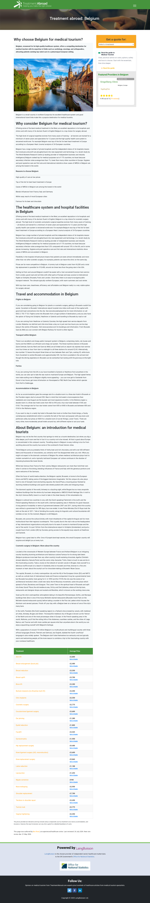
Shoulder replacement (24, 793)
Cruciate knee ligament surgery (27, 711)
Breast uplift (20, 677)
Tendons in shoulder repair (26, 800)
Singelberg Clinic (109, 82)
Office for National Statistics (83, 857)
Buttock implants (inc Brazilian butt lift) (30, 691)
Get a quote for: (116, 39)
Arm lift (18, 657)
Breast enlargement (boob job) (27, 664)
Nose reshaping (21, 787)
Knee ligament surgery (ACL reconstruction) (32, 752)
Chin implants (21, 698)
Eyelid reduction (22, 725)
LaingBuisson (49, 854)
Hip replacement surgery (25, 746)
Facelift (19, 732)
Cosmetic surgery (22, 705)
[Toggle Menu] (135, 6)
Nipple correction (22, 780)
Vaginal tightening (22, 814)
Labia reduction (22, 766)
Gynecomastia (21, 739)
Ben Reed (36, 831)
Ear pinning (20, 718)
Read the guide (109, 68)
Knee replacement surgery (25, 759)
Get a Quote (74, 659)
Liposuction (20, 773)
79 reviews (115, 99)
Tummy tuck (20, 807)
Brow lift (19, 684)
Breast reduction (22, 671)
